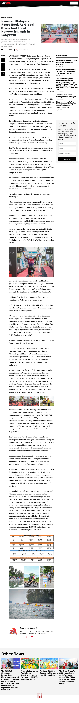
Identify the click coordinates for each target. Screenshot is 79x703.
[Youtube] (32, 636)
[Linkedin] (29, 636)
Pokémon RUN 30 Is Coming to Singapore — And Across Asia (49, 673)
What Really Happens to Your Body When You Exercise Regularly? (66, 62)
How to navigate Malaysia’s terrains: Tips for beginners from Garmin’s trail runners (66, 71)
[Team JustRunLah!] (17, 50)
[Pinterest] (3, 69)
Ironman (4, 17)
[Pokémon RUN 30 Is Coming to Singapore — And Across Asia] (49, 663)
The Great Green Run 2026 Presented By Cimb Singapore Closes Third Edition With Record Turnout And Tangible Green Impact (67, 677)
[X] (3, 65)
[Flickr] (23, 636)
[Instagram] (26, 636)
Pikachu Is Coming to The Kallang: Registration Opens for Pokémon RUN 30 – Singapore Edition (66, 104)
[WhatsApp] (3, 74)
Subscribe (67, 159)
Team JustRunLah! (23, 50)
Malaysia (9, 17)
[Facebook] (3, 60)
